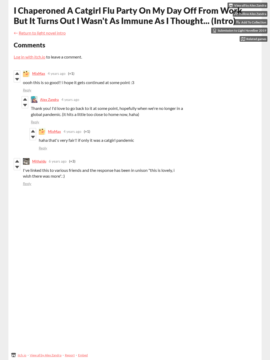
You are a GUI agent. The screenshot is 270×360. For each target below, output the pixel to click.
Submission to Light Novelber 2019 (242, 30)
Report (70, 355)
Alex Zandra (49, 100)
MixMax (38, 73)
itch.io (22, 355)
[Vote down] (17, 79)
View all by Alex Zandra (45, 355)
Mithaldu (39, 161)
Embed (83, 355)
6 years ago (57, 161)
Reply (27, 90)
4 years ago (56, 73)
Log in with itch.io (29, 56)
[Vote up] (17, 73)
